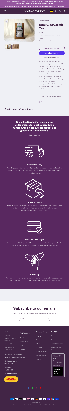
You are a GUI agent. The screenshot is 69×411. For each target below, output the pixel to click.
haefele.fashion (37, 402)
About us (22, 337)
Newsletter (39, 339)
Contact (22, 349)
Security (38, 359)
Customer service (41, 355)
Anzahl (41, 38)
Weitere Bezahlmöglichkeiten (51, 57)
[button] (5, 11)
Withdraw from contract (57, 371)
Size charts (39, 347)
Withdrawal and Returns (56, 349)
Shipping (38, 336)
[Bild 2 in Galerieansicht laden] (15, 47)
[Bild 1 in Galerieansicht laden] (8, 47)
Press (21, 345)
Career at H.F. (24, 341)
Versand (41, 35)
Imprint (53, 336)
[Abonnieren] (48, 319)
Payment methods (41, 351)
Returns (38, 343)
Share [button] (43, 102)
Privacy (53, 339)
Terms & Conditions (57, 343)
